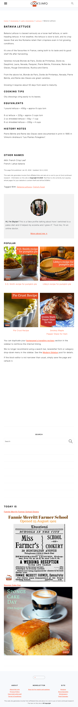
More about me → (39, 233)
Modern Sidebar (50, 352)
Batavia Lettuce (24, 187)
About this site (15, 689)
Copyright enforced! (15, 694)
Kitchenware (63, 694)
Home (6, 21)
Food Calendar (63, 696)
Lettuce (39, 21)
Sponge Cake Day (12, 585)
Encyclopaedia (63, 692)
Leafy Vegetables (27, 21)
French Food (39, 187)
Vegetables (14, 21)
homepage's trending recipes (40, 340)
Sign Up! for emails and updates (39, 689)
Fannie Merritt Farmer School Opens (21, 512)
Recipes (63, 689)
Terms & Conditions (14, 696)
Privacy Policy (15, 692)
